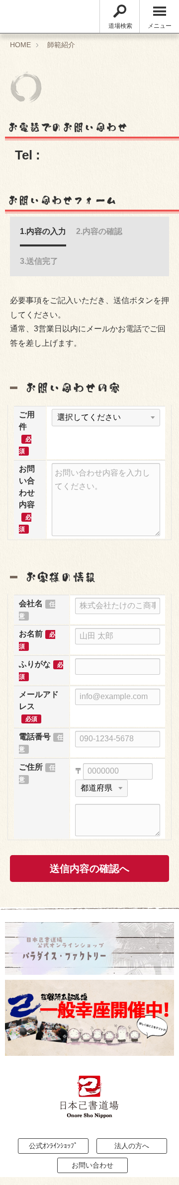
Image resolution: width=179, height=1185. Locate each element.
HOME (20, 45)
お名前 (31, 634)
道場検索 (120, 25)
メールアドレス (39, 700)
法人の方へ (131, 1146)
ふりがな (35, 664)
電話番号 (35, 736)
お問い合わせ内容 (27, 487)
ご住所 (31, 767)
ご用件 (27, 420)
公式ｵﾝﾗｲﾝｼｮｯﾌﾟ (53, 1146)
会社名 (31, 603)
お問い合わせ (92, 1165)
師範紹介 (61, 45)
